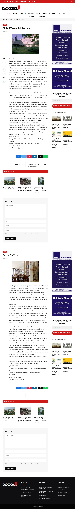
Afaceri (38, 13)
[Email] (4, 77)
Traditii (22, 13)
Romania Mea (41, 16)
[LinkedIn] (4, 69)
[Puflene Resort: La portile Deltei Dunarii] (10, 181)
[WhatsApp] (4, 81)
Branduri (30, 13)
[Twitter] (4, 66)
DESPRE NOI (15, 1)
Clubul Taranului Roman (34, 396)
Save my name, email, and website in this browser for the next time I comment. (24, 234)
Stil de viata (62, 13)
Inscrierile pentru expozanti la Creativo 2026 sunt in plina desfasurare (67, 141)
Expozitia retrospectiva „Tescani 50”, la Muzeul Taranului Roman (56, 125)
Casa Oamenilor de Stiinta (16, 396)
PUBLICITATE (23, 1)
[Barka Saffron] (25, 271)
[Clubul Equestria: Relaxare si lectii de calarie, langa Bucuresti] (41, 181)
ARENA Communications (63, 487)
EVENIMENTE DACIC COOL (45, 498)
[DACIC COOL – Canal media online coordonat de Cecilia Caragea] (11, 7)
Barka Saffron (19, 164)
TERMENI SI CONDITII (26, 492)
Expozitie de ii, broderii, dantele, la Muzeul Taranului (67, 125)
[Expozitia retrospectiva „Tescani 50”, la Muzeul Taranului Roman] (56, 118)
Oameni (15, 13)
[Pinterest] (4, 73)
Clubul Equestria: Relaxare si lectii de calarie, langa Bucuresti (40, 189)
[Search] (69, 1)
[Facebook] (4, 62)
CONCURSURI (42, 495)
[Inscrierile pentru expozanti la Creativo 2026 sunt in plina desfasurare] (68, 134)
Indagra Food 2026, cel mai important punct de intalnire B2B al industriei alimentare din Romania (56, 143)
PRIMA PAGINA (7, 1)
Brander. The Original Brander (64, 489)
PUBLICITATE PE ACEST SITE (27, 489)
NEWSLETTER (31, 1)
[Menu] (71, 1)
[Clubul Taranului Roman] (25, 44)
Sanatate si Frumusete (49, 13)
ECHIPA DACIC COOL (25, 487)
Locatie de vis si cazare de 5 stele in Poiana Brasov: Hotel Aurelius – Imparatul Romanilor (25, 190)
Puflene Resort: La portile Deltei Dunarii (8, 188)
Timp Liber (31, 16)
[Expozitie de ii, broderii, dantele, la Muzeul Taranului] (68, 118)
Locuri (8, 13)
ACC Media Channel (62, 492)
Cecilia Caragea (61, 495)
